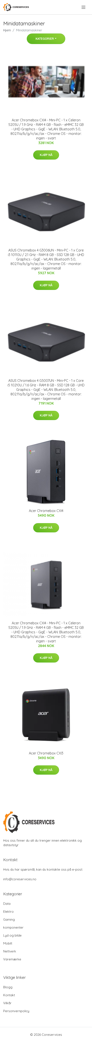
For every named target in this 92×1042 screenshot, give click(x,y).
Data (6, 904)
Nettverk (9, 951)
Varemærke (12, 959)
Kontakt (9, 995)
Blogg (7, 987)
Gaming (9, 919)
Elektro (8, 911)
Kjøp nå (46, 155)
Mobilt (7, 943)
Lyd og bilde (12, 935)
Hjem (7, 30)
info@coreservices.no (19, 879)
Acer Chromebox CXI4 (46, 511)
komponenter (13, 927)
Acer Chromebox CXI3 (46, 753)
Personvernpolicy (16, 1011)
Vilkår (7, 1003)
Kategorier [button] (45, 39)
